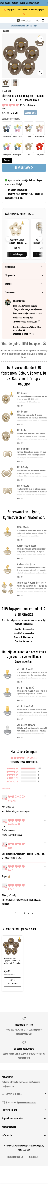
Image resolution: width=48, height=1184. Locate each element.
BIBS (9, 91)
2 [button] (20, 913)
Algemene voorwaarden (26, 1102)
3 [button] (24, 913)
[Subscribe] (43, 1093)
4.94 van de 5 (31, 758)
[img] (16, 797)
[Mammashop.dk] (24, 20)
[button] (43, 20)
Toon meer (7, 160)
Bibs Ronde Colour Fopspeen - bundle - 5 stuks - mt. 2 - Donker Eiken (12, 961)
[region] (24, 239)
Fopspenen (6, 31)
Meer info (20, 406)
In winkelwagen (17, 254)
